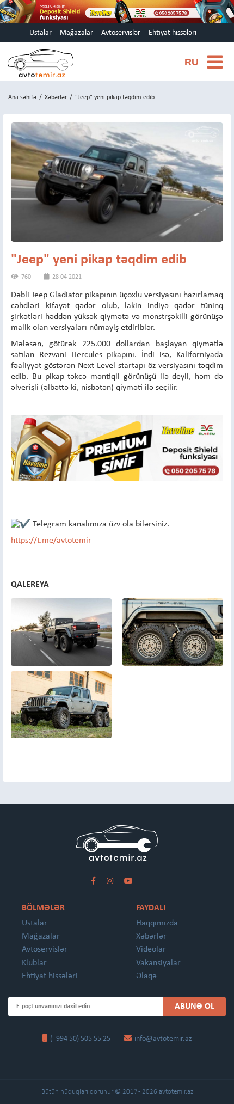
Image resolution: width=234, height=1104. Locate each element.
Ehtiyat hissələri (172, 33)
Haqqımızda (157, 923)
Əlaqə (146, 976)
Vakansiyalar (158, 963)
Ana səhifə (22, 97)
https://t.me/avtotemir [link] (51, 540)
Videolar (151, 949)
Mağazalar (76, 33)
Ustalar (40, 33)
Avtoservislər (120, 33)
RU (191, 62)
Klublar (34, 963)
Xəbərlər (56, 97)
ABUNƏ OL (194, 1006)
